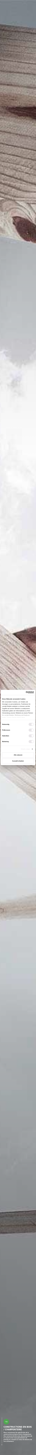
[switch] (31, 730)
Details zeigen (25, 749)
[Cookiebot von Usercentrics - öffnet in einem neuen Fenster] (26, 692)
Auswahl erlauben (18, 761)
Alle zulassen (18, 755)
